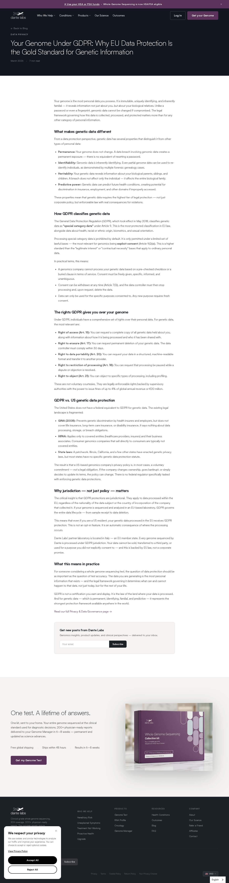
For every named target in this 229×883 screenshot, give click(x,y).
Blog (154, 825)
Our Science (102, 15)
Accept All (33, 860)
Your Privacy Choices (148, 873)
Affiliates (193, 830)
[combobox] (218, 879)
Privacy (94, 873)
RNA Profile (120, 820)
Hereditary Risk (84, 817)
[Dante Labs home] (18, 15)
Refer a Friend (196, 825)
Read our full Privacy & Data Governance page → (83, 611)
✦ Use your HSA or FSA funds (82, 4)
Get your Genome (203, 15)
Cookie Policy (115, 873)
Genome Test (120, 814)
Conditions (65, 15)
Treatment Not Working (88, 828)
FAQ (154, 830)
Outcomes (119, 15)
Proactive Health (85, 833)
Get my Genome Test (29, 760)
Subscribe (117, 644)
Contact (193, 836)
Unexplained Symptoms (88, 822)
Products (83, 15)
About (192, 814)
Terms (103, 873)
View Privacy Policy (17, 851)
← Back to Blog (19, 28)
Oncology (119, 825)
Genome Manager (123, 830)
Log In (178, 15)
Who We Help (45, 15)
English (215, 879)
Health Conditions (161, 814)
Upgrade (81, 838)
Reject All (32, 869)
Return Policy (130, 873)
